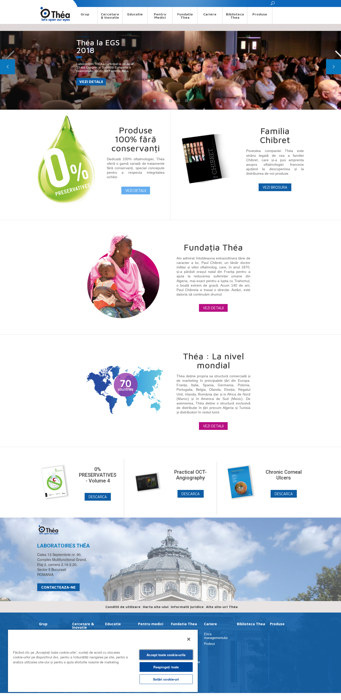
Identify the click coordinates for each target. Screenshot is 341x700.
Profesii (209, 644)
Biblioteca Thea (235, 15)
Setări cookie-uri (166, 679)
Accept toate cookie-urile (166, 654)
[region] (103, 660)
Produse (259, 14)
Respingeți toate (166, 667)
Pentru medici (160, 15)
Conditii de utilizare (123, 607)
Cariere (209, 14)
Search (41, 3)
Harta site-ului (156, 607)
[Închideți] (188, 639)
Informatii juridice (187, 607)
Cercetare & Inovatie (110, 15)
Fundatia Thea (185, 15)
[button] (273, 4)
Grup (85, 14)
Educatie (135, 14)
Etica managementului (216, 635)
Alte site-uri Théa (222, 607)
